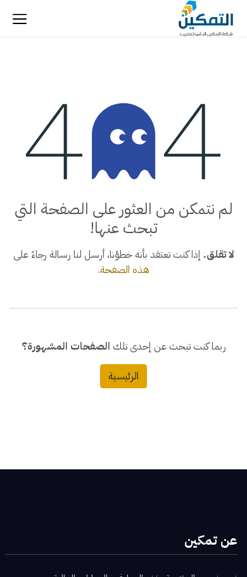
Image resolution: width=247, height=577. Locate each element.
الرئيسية (123, 376)
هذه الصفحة (124, 269)
